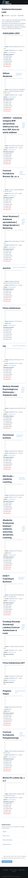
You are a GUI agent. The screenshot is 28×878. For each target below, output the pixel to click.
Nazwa (4, 831)
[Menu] (25, 2)
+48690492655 (12, 325)
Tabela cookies (21, 869)
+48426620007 (12, 287)
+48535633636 (12, 555)
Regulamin (5, 869)
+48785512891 (11, 455)
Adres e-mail (6, 835)
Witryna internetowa (7, 840)
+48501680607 (12, 680)
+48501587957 (11, 247)
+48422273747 (12, 195)
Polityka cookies (13, 869)
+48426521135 (11, 149)
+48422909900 (12, 97)
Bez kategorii (21, 15)
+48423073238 (12, 652)
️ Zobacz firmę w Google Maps (18, 74)
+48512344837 (12, 499)
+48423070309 (12, 799)
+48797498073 (12, 52)
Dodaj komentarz (7, 844)
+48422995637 (12, 757)
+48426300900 (12, 365)
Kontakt (14, 871)
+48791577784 (11, 414)
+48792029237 (12, 600)
